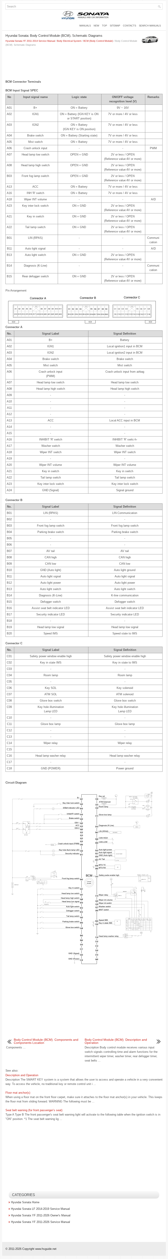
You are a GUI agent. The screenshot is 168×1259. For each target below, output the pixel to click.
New (96, 25)
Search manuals (150, 25)
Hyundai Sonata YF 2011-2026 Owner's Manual (40, 1215)
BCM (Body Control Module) (98, 41)
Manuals (85, 25)
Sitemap (115, 25)
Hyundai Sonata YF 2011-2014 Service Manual (30, 41)
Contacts (129, 25)
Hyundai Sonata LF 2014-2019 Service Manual (40, 1208)
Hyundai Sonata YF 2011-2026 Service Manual (40, 1222)
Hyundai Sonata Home (25, 1202)
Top (104, 25)
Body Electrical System (69, 41)
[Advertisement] (84, 62)
